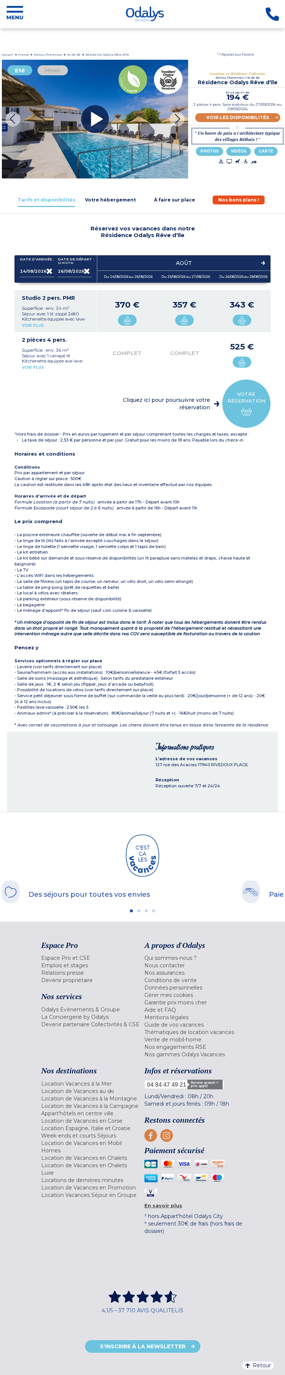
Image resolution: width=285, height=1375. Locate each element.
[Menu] (15, 14)
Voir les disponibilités (237, 117)
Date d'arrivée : (37, 259)
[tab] (46, 200)
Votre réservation (246, 397)
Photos (209, 151)
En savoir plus (163, 1205)
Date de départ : (75, 261)
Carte (266, 151)
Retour (262, 1365)
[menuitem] (91, 958)
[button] (235, 54)
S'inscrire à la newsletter (143, 1346)
